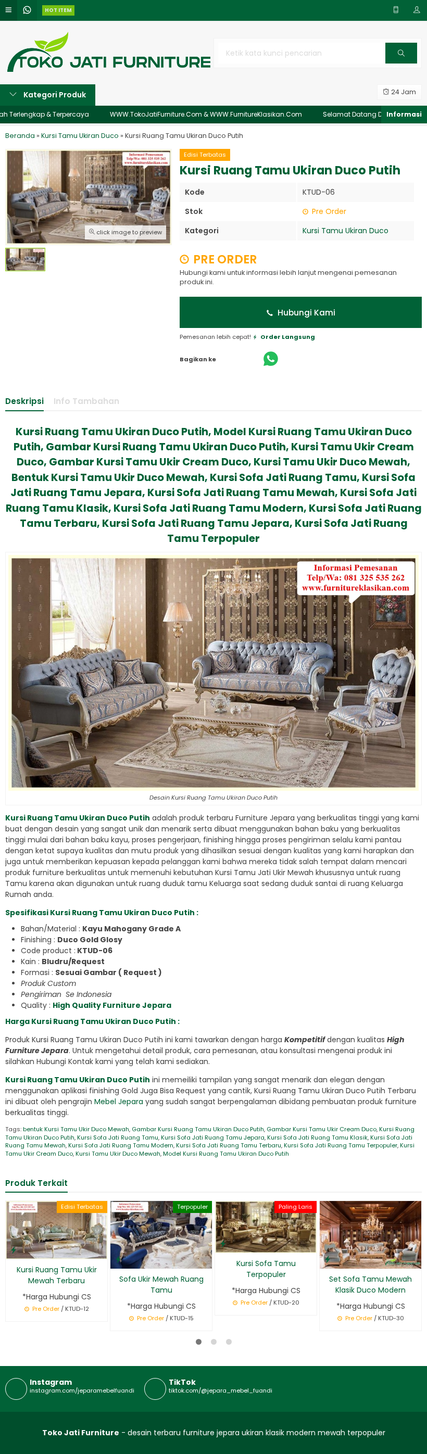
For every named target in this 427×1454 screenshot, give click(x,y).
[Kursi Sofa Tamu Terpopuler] (266, 1226)
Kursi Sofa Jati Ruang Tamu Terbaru (228, 1145)
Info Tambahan (86, 401)
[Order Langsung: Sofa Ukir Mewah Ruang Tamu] (118, 1259)
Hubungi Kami (305, 312)
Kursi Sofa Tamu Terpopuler (266, 1269)
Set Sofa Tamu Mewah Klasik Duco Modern (370, 1284)
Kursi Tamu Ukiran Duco (345, 230)
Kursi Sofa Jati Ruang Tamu (117, 1137)
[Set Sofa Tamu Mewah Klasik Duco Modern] (370, 1234)
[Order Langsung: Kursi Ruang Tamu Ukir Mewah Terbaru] (13, 1249)
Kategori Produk (54, 95)
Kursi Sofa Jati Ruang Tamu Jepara (213, 1137)
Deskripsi (24, 401)
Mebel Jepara (119, 1101)
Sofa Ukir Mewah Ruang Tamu (161, 1284)
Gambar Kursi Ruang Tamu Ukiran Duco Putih (198, 1129)
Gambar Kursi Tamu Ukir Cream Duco (321, 1129)
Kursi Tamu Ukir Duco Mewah (118, 1153)
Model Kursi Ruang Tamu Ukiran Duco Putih (226, 1153)
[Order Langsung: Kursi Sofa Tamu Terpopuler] (223, 1243)
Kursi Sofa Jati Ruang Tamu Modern (120, 1145)
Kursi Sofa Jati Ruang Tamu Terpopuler (340, 1145)
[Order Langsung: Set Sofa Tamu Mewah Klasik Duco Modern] (327, 1259)
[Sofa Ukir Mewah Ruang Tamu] (161, 1234)
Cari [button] (401, 63)
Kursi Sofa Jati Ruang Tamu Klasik (317, 1137)
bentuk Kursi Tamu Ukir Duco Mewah (76, 1129)
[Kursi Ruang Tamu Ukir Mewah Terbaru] (56, 1229)
